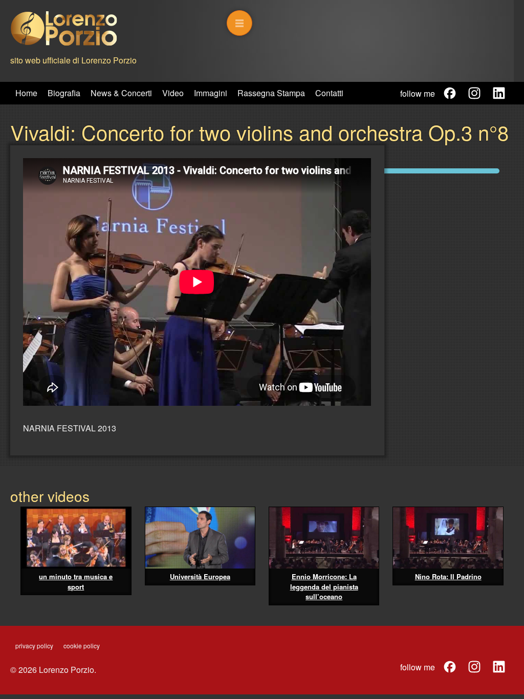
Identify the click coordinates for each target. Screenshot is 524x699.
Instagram (474, 93)
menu (239, 23)
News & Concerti (121, 93)
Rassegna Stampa (271, 93)
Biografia (64, 93)
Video (173, 93)
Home (26, 93)
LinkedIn (499, 93)
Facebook (450, 93)
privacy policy (34, 645)
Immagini (210, 93)
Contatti (329, 93)
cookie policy (81, 645)
